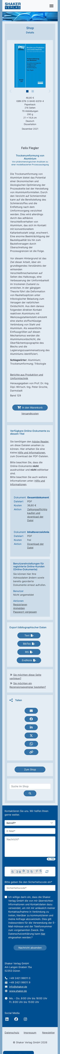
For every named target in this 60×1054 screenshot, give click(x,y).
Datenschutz (12, 1032)
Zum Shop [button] (30, 769)
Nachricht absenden (30, 947)
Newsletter (48, 1032)
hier (43, 933)
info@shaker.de (18, 986)
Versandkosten (30, 413)
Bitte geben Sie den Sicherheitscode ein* (28, 882)
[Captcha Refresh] (46, 872)
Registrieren (20, 604)
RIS (27, 651)
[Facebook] (16, 1019)
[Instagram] (25, 1019)
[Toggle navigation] (51, 5)
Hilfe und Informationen (31, 452)
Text (27, 635)
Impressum (30, 1032)
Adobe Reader (40, 441)
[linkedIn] (7, 1019)
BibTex (27, 643)
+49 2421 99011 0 (19, 978)
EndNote (27, 660)
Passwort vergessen (25, 611)
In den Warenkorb (32, 407)
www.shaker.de (18, 990)
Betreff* (11, 823)
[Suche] (30, 793)
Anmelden (19, 608)
